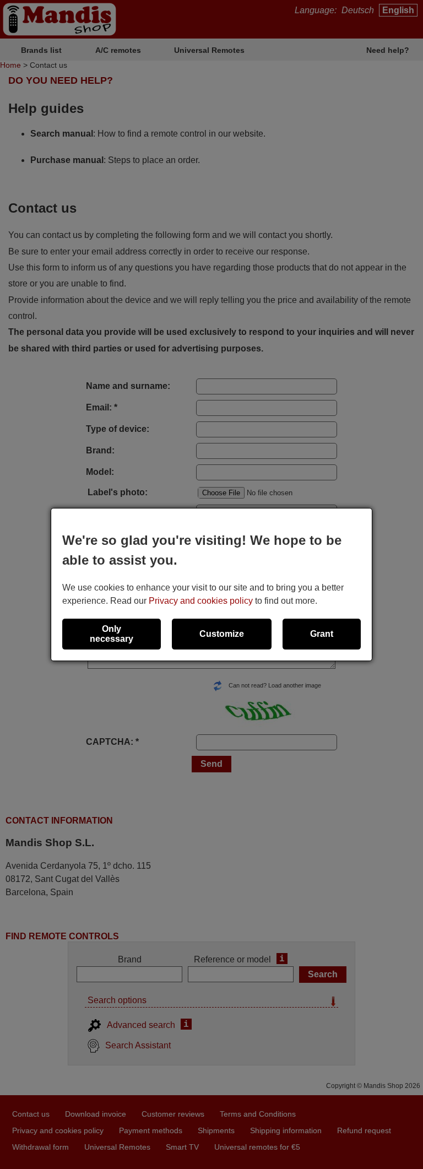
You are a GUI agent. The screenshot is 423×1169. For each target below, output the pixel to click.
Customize (221, 633)
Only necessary (111, 633)
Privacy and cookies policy (201, 600)
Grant (321, 633)
